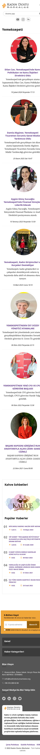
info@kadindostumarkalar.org (17, 679)
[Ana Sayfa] (15, 8)
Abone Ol (33, 624)
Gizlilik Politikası (28, 744)
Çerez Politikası (12, 744)
